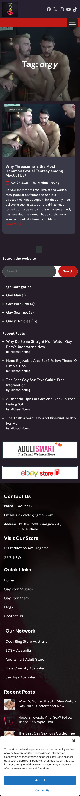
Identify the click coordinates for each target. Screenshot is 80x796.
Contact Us (42, 790)
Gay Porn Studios (18, 589)
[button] (73, 741)
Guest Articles (16, 109)
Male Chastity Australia (25, 668)
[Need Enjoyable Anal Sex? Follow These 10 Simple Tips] (9, 721)
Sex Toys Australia (20, 677)
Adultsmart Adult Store (25, 659)
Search (68, 271)
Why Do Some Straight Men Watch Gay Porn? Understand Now (47, 703)
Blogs (8, 607)
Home (9, 580)
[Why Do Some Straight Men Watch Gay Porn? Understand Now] (9, 705)
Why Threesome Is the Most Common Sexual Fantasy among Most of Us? (34, 171)
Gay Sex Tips (17, 312)
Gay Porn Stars (16, 598)
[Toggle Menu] (72, 23)
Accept (40, 780)
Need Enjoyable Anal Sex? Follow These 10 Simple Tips (45, 719)
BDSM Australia (18, 650)
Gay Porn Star (17, 303)
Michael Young (49, 183)
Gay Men (13, 295)
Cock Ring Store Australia (26, 641)
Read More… (15, 224)
